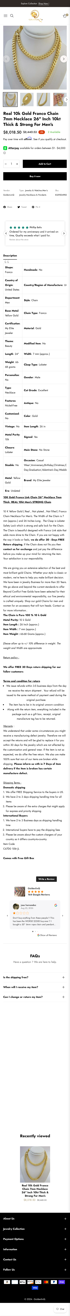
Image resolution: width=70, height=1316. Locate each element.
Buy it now (35, 176)
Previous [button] (6, 59)
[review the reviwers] (55, 905)
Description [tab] (10, 255)
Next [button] (63, 59)
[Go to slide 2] (35, 931)
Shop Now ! (43, 3)
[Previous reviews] (6, 233)
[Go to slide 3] (37, 931)
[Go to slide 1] (32, 931)
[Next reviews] (64, 233)
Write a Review (46, 879)
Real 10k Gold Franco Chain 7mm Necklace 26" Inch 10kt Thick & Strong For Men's (35, 1191)
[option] (35, 58)
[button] (35, 233)
